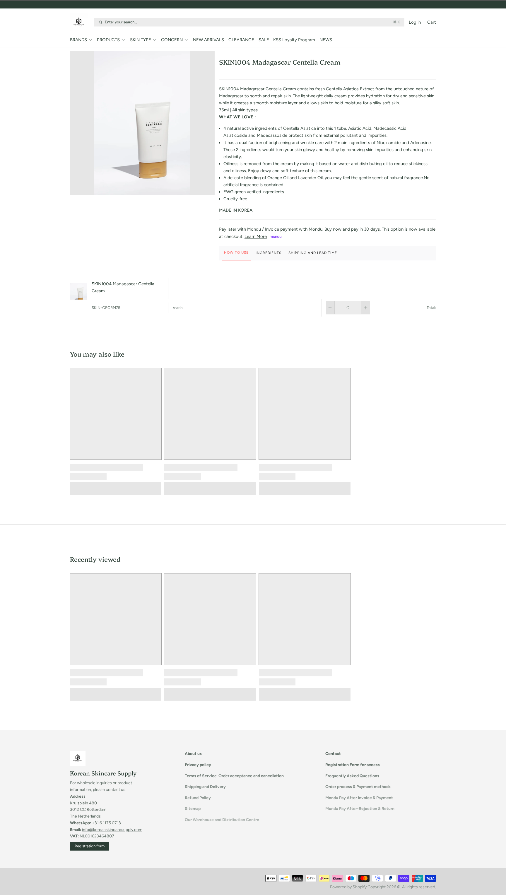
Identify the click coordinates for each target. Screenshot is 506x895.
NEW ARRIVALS (208, 39)
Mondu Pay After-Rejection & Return (359, 808)
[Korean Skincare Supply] (81, 22)
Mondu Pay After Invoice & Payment (359, 797)
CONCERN (172, 39)
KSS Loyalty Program (294, 39)
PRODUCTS (108, 39)
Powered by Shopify (348, 886)
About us (193, 753)
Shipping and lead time (312, 253)
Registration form (90, 846)
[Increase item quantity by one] (365, 307)
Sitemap (193, 808)
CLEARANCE (241, 39)
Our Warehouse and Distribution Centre (222, 819)
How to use (236, 252)
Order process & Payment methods (358, 786)
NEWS (325, 39)
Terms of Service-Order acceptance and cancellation (234, 775)
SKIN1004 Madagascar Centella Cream (123, 287)
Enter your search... (252, 22)
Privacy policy (198, 764)
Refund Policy (198, 797)
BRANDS (78, 39)
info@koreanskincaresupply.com (112, 829)
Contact (333, 753)
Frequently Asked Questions (352, 775)
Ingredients (268, 253)
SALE (264, 39)
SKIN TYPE (140, 39)
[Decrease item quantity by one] (330, 307)
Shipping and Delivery (205, 786)
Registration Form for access (352, 764)
